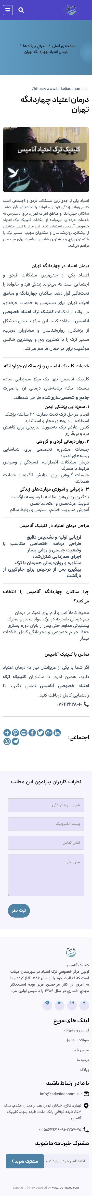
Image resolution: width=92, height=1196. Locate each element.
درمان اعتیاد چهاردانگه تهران (46, 52)
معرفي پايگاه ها (35, 46)
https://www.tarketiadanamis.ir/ (60, 89)
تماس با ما (81, 1050)
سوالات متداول (77, 1040)
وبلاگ (84, 1070)
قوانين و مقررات (76, 1031)
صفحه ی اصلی (63, 46)
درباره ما (83, 1060)
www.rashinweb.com (65, 1188)
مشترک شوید (26, 1161)
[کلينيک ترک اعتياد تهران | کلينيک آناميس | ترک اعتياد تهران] (71, 955)
